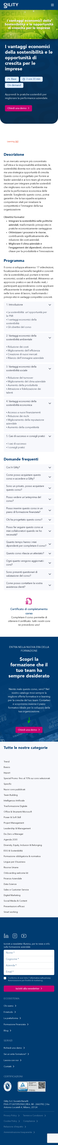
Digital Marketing (12, 895)
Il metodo (8, 1012)
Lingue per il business (14, 862)
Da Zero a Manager (13, 834)
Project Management (14, 823)
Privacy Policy (10, 1116)
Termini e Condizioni (33, 1116)
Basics (7, 767)
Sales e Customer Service (16, 890)
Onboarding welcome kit (16, 873)
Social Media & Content (15, 901)
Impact (7, 773)
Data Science (10, 884)
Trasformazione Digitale (15, 806)
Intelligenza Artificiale (14, 801)
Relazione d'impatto (13, 1127)
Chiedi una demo (17, 108)
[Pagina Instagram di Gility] (14, 936)
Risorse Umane (11, 867)
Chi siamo (8, 1006)
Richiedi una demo (13, 1048)
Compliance (29, 1121)
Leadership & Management (17, 828)
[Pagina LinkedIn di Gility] (6, 936)
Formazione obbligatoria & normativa (22, 856)
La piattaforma (11, 1018)
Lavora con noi (11, 1060)
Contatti (7, 1067)
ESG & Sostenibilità (13, 851)
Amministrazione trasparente (18, 1132)
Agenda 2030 (10, 840)
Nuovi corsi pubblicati (14, 789)
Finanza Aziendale (13, 879)
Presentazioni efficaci (14, 906)
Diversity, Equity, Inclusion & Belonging (23, 845)
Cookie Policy (10, 1121)
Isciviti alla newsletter (27, 988)
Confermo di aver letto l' (29, 979)
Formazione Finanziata (15, 1024)
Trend (6, 762)
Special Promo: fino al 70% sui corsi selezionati (27, 778)
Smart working (11, 912)
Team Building (11, 795)
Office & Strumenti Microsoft (18, 812)
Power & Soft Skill (12, 817)
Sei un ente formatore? (15, 1054)
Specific (7, 784)
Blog (6, 1031)
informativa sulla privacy (40, 978)
